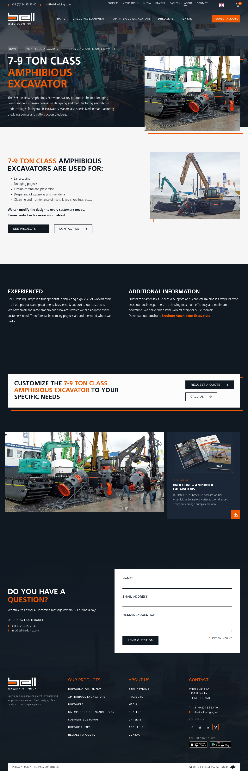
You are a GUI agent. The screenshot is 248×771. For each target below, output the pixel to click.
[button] (238, 5)
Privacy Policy (21, 767)
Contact (202, 3)
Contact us (69, 228)
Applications (131, 3)
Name (127, 578)
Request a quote (205, 384)
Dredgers (76, 704)
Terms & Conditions (46, 767)
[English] (221, 5)
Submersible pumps (83, 719)
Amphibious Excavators (87, 697)
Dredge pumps (79, 727)
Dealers (160, 3)
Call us (197, 396)
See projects (24, 228)
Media (147, 3)
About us (188, 4)
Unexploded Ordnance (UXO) (91, 712)
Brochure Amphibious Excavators (186, 316)
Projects (113, 3)
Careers (175, 3)
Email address (135, 596)
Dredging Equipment (84, 689)
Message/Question (139, 615)
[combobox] (221, 5)
